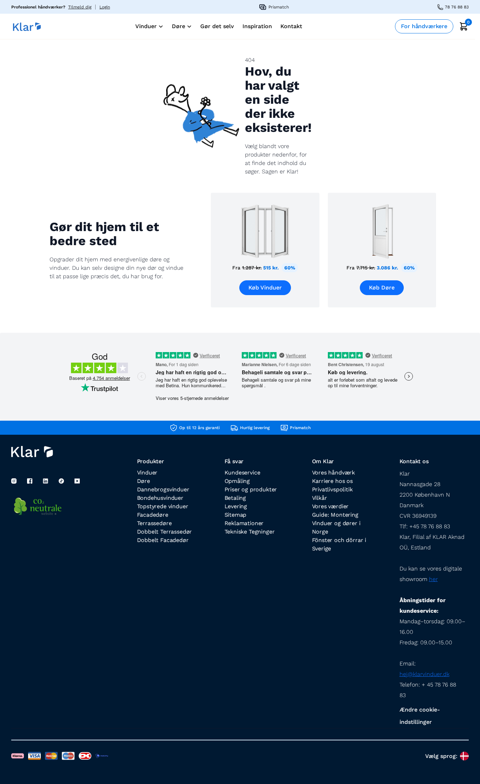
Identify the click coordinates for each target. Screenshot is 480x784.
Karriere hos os (332, 481)
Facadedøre (152, 514)
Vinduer (147, 472)
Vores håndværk (333, 472)
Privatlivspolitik (332, 489)
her (433, 579)
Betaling (235, 498)
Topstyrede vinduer (162, 506)
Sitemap (236, 514)
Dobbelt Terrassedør (164, 531)
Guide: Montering (335, 514)
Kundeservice (242, 472)
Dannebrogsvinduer (163, 489)
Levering (236, 506)
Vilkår (319, 498)
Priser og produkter (251, 489)
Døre (143, 481)
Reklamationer (244, 523)
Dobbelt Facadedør (163, 540)
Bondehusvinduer (160, 498)
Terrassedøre (154, 523)
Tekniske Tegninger (250, 531)
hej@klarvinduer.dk (424, 674)
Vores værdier (330, 506)
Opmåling (237, 481)
